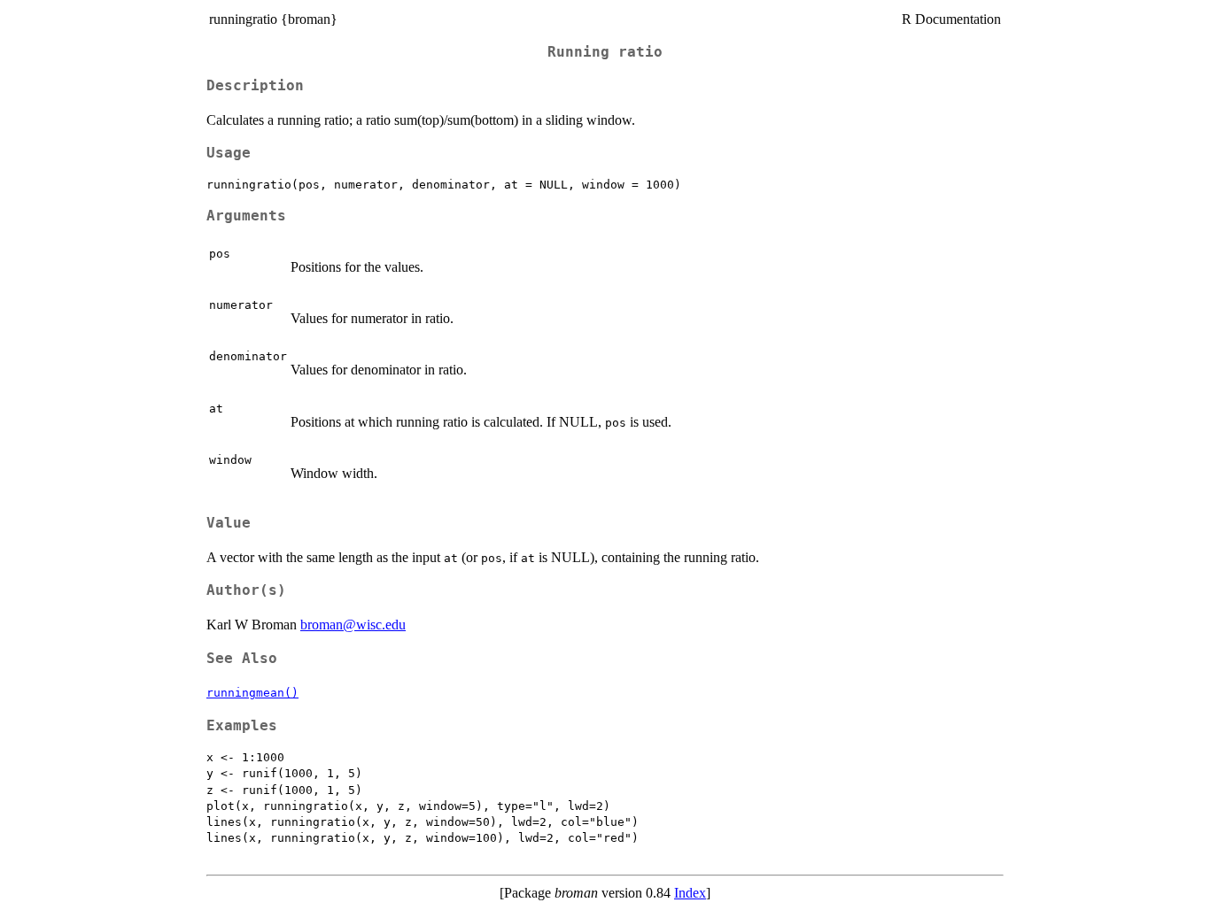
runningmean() (252, 692)
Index (690, 892)
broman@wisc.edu (353, 624)
